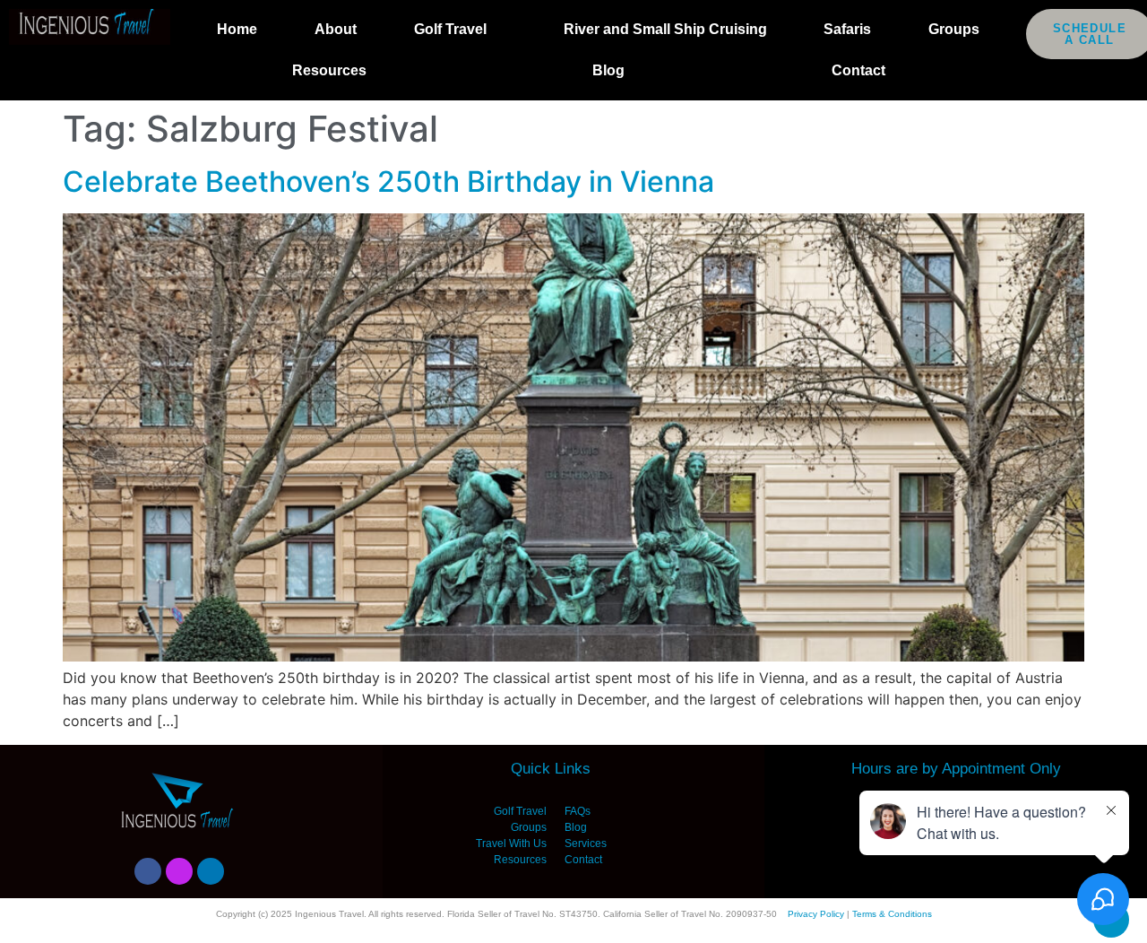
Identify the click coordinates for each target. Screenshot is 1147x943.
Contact (858, 70)
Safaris (847, 29)
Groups (953, 29)
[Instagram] (179, 871)
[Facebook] (147, 871)
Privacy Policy (816, 914)
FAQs (578, 811)
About (336, 29)
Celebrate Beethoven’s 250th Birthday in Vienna (388, 181)
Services (586, 843)
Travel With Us (511, 843)
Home (237, 29)
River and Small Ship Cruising (665, 29)
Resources (329, 70)
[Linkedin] (210, 871)
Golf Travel (450, 29)
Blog (608, 70)
